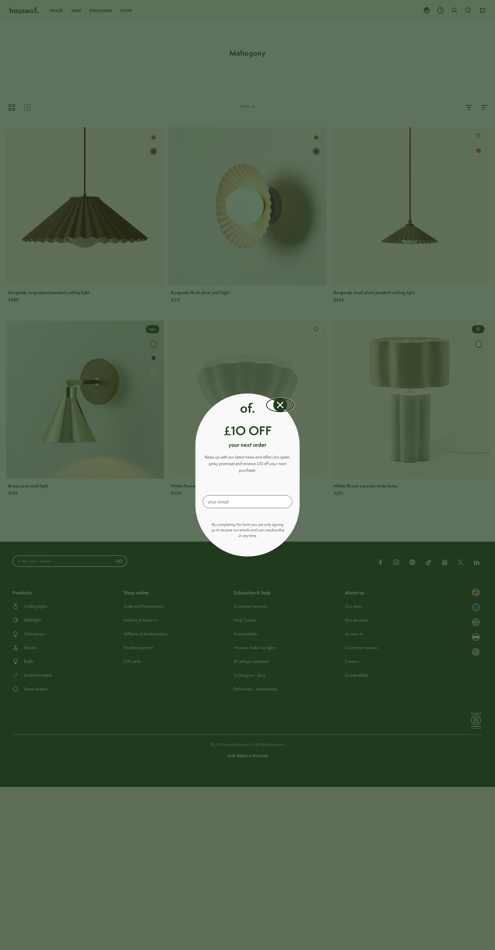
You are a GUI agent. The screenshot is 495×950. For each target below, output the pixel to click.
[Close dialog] (280, 405)
